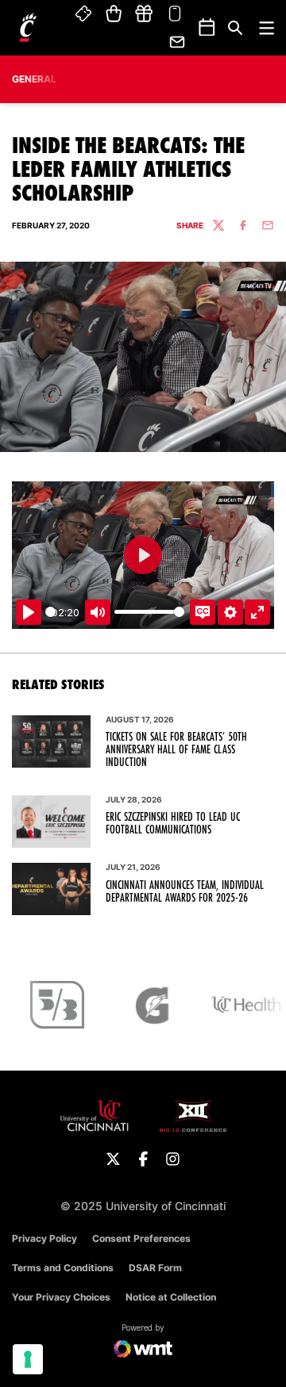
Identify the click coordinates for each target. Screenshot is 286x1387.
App (175, 14)
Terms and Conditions (63, 1268)
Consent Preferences (141, 1238)
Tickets (84, 14)
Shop (114, 14)
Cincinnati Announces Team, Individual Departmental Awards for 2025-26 (185, 891)
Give (144, 14)
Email (178, 42)
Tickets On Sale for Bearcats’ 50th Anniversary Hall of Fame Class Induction (176, 749)
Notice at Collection (171, 1297)
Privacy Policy (44, 1238)
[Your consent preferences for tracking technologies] (28, 1359)
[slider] (50, 611)
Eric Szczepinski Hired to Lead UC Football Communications (173, 823)
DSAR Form (155, 1268)
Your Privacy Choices (61, 1297)
